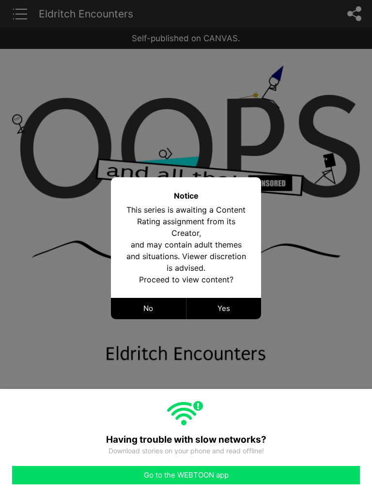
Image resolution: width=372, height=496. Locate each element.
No (148, 308)
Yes (223, 308)
